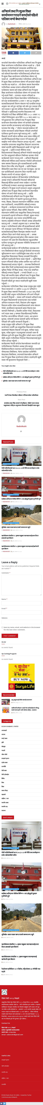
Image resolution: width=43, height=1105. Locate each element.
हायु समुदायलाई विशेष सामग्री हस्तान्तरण (21, 700)
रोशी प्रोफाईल (5, 774)
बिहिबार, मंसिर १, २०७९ (17, 712)
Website (4, 618)
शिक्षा (3, 786)
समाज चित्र (5, 790)
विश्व (3, 782)
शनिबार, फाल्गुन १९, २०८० (17, 702)
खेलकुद (3, 746)
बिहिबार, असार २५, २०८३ (17, 501)
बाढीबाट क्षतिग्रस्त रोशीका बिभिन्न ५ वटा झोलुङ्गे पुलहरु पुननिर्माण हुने (21, 377)
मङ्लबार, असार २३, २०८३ (17, 530)
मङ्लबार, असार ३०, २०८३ (17, 473)
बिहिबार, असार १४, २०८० (25, 24)
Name (4, 599)
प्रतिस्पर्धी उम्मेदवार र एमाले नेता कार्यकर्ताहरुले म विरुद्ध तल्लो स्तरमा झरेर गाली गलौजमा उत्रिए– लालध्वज (25, 709)
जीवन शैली (4, 754)
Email (4, 608)
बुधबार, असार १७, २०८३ (17, 541)
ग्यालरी (3, 750)
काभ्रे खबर (4, 738)
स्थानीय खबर (5, 803)
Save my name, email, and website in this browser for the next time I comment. (22, 628)
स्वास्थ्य (4, 810)
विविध (3, 778)
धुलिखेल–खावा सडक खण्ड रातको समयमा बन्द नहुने (17, 381)
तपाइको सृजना (5, 758)
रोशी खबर (4, 770)
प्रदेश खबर (5, 762)
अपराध (3, 734)
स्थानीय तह (5, 806)
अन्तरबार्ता (4, 730)
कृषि (3, 742)
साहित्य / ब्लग (5, 798)
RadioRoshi (11, 24)
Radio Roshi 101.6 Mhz (12, 1095)
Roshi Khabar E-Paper (10, 464)
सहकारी (4, 794)
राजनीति (4, 766)
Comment (6, 573)
